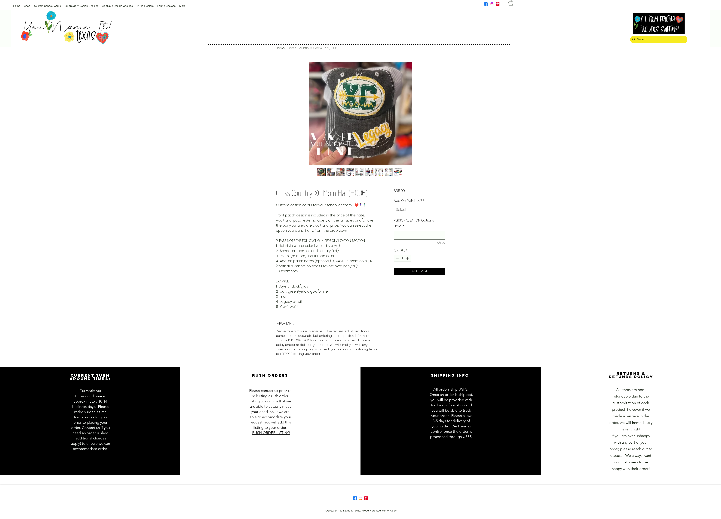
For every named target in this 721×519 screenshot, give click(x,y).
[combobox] (419, 209)
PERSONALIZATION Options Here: (414, 223)
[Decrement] (396, 258)
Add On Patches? (409, 200)
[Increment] (407, 258)
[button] (510, 3)
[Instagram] (492, 4)
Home (280, 48)
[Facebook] (486, 4)
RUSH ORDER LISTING (271, 432)
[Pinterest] (497, 4)
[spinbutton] (402, 258)
